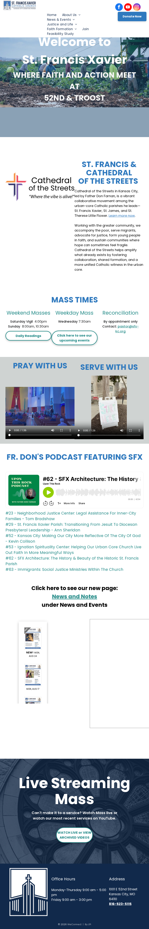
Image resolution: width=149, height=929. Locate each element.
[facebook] (119, 7)
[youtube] (128, 7)
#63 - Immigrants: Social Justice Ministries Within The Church (64, 569)
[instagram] (137, 7)
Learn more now (122, 215)
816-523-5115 (120, 904)
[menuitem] (51, 15)
